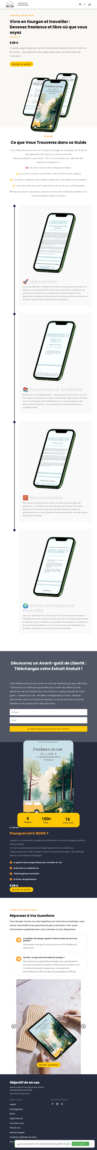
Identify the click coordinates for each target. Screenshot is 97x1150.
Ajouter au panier (21, 64)
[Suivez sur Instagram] (57, 1104)
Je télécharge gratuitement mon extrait (48, 729)
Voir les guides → (80, 1144)
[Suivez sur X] (62, 1104)
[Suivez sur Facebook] (52, 1104)
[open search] (85, 4)
